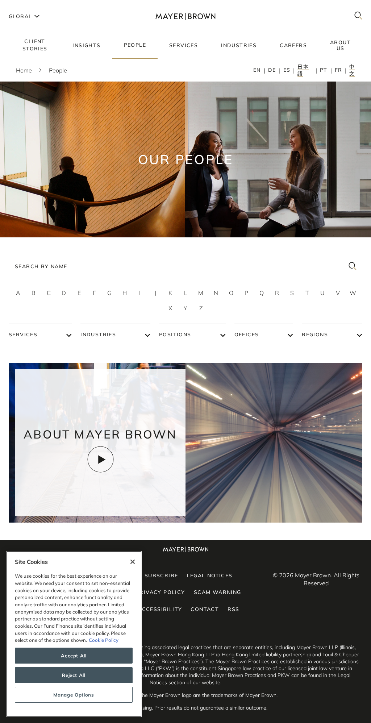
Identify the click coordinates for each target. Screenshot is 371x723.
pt (324, 70)
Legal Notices (210, 575)
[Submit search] (353, 266)
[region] (74, 634)
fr (338, 70)
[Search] (358, 16)
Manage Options (73, 695)
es (287, 70)
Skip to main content (35, 6)
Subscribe (161, 575)
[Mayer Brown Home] (185, 16)
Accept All (74, 655)
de (272, 70)
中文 (352, 70)
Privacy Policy (160, 592)
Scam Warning (217, 592)
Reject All (74, 675)
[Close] (133, 562)
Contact (205, 609)
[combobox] (185, 266)
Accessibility (160, 609)
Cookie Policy (103, 640)
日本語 (303, 70)
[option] (18, 293)
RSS (233, 609)
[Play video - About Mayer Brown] (100, 459)
